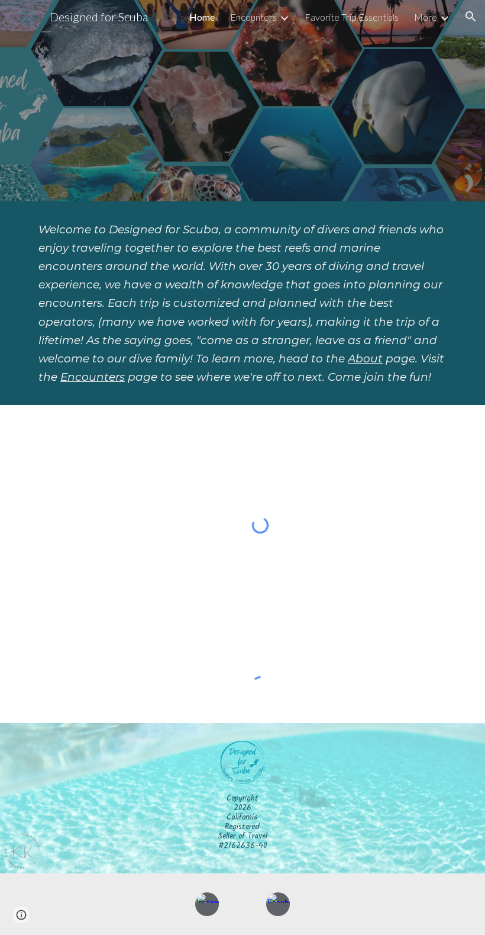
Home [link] (202, 17)
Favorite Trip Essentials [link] (352, 17)
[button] (471, 16)
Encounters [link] (253, 17)
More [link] (425, 17)
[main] (242, 303)
